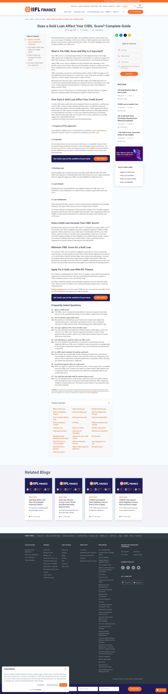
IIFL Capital (125, 551)
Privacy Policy (124, 68)
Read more (95, 392)
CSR (100, 6)
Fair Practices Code (105, 565)
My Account (136, 12)
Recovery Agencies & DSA (107, 624)
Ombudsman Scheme (105, 609)
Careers (105, 6)
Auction (45, 572)
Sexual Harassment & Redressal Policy (106, 670)
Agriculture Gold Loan (50, 558)
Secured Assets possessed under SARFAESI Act (104, 633)
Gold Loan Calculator (60, 431)
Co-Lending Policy (104, 550)
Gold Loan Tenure (78, 428)
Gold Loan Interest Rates (53, 536)
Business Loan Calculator (29, 551)
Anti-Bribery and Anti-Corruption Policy (106, 606)
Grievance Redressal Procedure (105, 590)
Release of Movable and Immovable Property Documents (106, 569)
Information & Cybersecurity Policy (105, 666)
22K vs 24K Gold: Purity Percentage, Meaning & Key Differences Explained (127, 118)
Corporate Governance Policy (106, 581)
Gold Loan (33, 497)
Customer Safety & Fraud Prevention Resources (107, 653)
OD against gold (97, 447)
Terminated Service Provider (105, 627)
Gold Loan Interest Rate (99, 417)
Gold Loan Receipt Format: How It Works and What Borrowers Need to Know (67, 503)
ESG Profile (94, 6)
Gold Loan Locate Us (87, 555)
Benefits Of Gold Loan (99, 409)
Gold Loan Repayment (79, 412)
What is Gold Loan (59, 409)
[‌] (116, 35)
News (131, 536)
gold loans (62, 148)
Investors (65, 563)
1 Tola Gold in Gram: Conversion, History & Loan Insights (129, 134)
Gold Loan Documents (79, 417)
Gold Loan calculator (31, 554)
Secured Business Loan (95, 12)
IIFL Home (124, 555)
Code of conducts (104, 656)
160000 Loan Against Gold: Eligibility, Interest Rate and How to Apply (128, 502)
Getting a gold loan (57, 289)
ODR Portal (65, 566)
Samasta (136, 551)
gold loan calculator (127, 175)
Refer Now (138, 536)
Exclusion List (103, 577)
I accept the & (130, 66)
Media (126, 536)
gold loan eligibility (126, 182)
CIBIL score (95, 133)
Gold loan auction (59, 452)
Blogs (120, 536)
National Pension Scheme (88, 561)
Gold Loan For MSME (50, 563)
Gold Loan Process (78, 409)
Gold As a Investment (99, 428)
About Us (74, 6)
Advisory (101, 602)
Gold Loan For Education (100, 431)
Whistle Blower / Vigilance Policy (104, 561)
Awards (64, 552)
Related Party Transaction (103, 595)
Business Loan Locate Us (88, 552)
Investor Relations (84, 6)
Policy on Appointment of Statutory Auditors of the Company (107, 640)
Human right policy (105, 659)
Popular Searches (58, 403)
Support (82, 558)
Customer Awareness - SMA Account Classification (106, 619)
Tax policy (102, 662)
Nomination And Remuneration (104, 586)
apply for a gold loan (127, 172)
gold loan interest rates (128, 179)
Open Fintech (138, 555)
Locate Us (83, 550)
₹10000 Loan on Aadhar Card (128, 104)
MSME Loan (103, 536)
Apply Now (101, 158)
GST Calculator (30, 557)
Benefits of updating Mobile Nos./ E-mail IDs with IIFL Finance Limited (107, 647)
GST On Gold (96, 436)
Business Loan (93, 536)
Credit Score (113, 536)
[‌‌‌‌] (123, 11)
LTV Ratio (75, 422)
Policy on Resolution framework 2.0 (105, 613)
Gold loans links (125, 167)
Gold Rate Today (82, 536)
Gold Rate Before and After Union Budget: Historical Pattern (37, 502)
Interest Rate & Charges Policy (106, 553)
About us (65, 550)
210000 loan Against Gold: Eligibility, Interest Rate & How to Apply (98, 502)
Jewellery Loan (58, 428)
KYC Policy (102, 574)
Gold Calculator (30, 560)
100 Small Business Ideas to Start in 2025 (127, 91)
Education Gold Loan (50, 561)
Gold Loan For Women (50, 566)
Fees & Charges (104, 557)
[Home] (40, 9)
